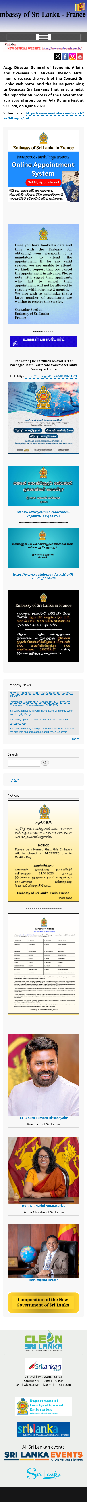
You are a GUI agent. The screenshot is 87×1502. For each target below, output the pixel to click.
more (75, 739)
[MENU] (43, 37)
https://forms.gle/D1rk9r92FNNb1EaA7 (51, 376)
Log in (15, 779)
